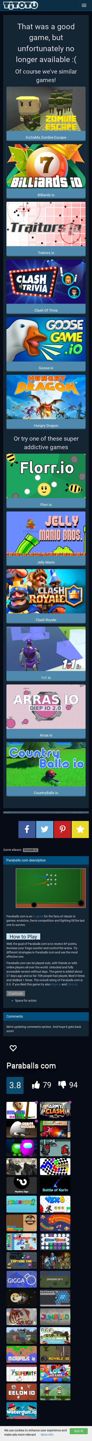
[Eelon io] (21, 1391)
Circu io (72, 984)
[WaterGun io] (21, 1410)
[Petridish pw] (21, 1298)
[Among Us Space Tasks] (55, 1147)
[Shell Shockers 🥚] (21, 1129)
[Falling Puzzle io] (21, 1223)
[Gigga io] (21, 1279)
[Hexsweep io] (55, 1298)
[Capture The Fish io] (21, 1260)
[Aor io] (55, 1335)
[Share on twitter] (44, 829)
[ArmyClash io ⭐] (55, 1110)
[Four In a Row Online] (55, 1241)
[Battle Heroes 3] (55, 1260)
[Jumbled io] (55, 1316)
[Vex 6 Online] (55, 1204)
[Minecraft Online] (21, 1335)
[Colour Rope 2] (21, 1204)
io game (38, 916)
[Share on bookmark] (80, 829)
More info (47, 1434)
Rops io (56, 984)
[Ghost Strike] (21, 1166)
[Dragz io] (21, 1316)
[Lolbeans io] (55, 1373)
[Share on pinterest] (62, 829)
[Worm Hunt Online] (55, 1223)
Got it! (78, 1431)
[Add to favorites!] (12, 1049)
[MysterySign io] (21, 1185)
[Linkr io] (55, 1166)
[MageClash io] (55, 1129)
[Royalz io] (55, 1354)
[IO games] (20, 5)
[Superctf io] (21, 1373)
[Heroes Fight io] (21, 1241)
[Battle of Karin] (55, 1185)
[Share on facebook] (27, 829)
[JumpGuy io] (55, 1391)
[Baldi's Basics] (21, 1110)
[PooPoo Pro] (55, 1279)
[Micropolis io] (21, 1354)
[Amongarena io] (21, 1147)
